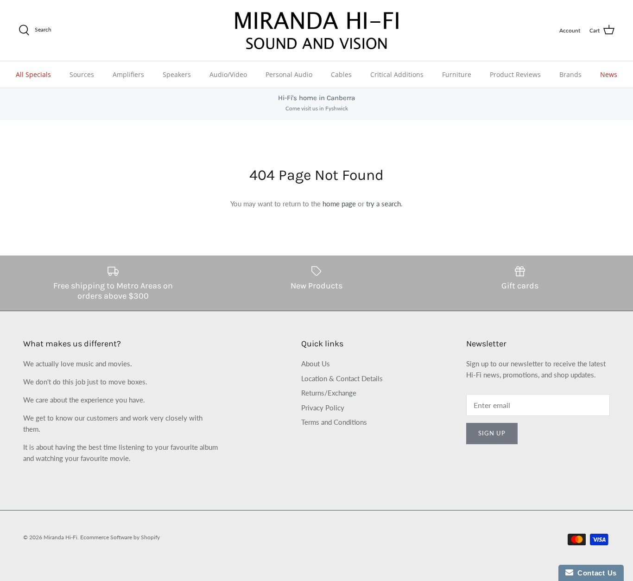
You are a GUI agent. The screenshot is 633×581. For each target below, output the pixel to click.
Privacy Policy (322, 407)
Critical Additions (397, 74)
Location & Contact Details (342, 378)
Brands (570, 74)
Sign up (492, 433)
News (608, 74)
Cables (341, 74)
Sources (82, 74)
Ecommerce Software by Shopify (120, 537)
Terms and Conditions (334, 422)
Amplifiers (128, 74)
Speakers (177, 74)
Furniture (456, 74)
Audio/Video (228, 74)
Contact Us (595, 573)
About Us (315, 363)
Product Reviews (515, 74)
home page (339, 203)
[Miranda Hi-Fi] (316, 30)
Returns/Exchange (328, 393)
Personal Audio (289, 74)
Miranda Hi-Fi (60, 537)
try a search (383, 203)
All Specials (33, 74)
